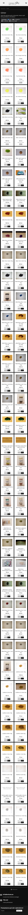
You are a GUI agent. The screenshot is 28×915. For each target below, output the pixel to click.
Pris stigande (17, 19)
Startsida (3, 8)
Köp (9, 41)
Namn (10, 19)
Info (6, 41)
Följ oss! (5, 900)
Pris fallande (5, 21)
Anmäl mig (19, 910)
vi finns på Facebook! (8, 902)
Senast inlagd (14, 21)
